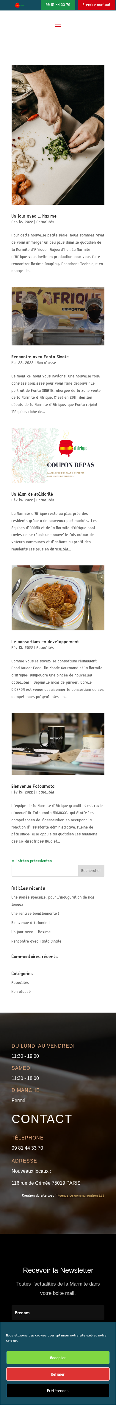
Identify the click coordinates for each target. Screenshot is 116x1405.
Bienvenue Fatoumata (33, 786)
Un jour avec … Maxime (34, 216)
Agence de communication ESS (81, 1195)
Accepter (58, 1357)
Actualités (45, 221)
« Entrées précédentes (32, 861)
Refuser (58, 1374)
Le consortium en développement (45, 641)
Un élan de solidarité (32, 494)
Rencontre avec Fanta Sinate (40, 356)
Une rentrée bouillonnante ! (35, 913)
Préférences (58, 1390)
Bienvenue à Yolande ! (31, 922)
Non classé (46, 362)
